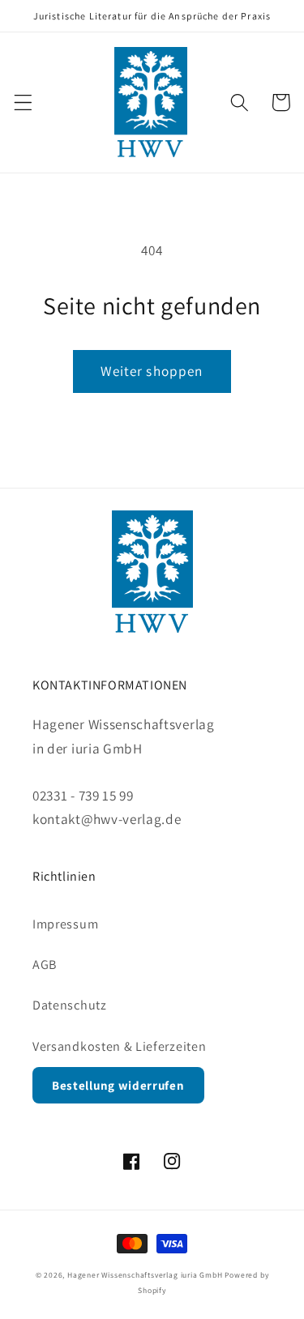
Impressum (65, 924)
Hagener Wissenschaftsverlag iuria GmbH (145, 1275)
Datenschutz (69, 1005)
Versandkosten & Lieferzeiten (119, 1046)
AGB (44, 964)
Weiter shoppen (152, 370)
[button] (23, 102)
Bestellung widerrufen (118, 1085)
